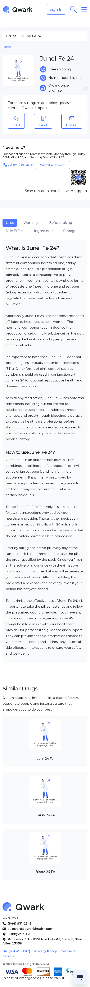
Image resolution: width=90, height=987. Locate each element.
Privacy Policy (45, 951)
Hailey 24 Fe (45, 815)
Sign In (56, 9)
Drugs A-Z (11, 951)
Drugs (11, 36)
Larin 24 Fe (44, 759)
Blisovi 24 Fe (45, 872)
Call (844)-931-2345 (20, 164)
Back (7, 47)
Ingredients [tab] (43, 231)
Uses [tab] (10, 223)
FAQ (26, 951)
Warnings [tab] (31, 223)
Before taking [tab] (60, 223)
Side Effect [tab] (15, 231)
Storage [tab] (69, 231)
